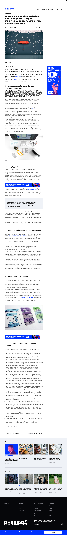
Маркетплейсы (52, 503)
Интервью (57, 9)
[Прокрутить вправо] (61, 442)
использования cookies (25, 531)
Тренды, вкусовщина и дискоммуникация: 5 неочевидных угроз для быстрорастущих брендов (55, 459)
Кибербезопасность (38, 510)
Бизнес (9, 13)
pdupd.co (18, 76)
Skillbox (15, 79)
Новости (38, 9)
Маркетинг (51, 501)
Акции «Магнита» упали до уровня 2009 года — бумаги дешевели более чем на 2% (11, 488)
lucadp (17, 426)
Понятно (53, 532)
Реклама (36, 501)
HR (34, 513)
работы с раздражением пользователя (18, 235)
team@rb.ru (36, 524)
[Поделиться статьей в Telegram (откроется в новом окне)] (34, 28)
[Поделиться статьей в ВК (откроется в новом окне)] (37, 28)
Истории (43, 9)
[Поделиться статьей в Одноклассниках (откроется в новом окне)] (39, 28)
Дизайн (10, 62)
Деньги (50, 505)
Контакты (6, 505)
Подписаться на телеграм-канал (12, 433)
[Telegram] (59, 524)
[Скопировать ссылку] (42, 28)
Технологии (51, 513)
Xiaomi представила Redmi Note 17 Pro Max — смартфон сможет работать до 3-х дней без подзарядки (55, 488)
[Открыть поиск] (61, 9)
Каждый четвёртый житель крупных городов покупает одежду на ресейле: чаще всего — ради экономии (40, 488)
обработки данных (35, 531)
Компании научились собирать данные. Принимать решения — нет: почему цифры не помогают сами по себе (11, 459)
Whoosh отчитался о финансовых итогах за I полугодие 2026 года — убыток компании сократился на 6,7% (25, 489)
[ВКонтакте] (61, 524)
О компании (7, 503)
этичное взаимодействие (27, 297)
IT (34, 515)
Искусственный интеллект (39, 503)
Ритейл (50, 508)
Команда (6, 501)
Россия (50, 510)
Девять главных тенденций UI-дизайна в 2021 (26, 458)
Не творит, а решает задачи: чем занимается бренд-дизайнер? (40, 458)
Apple (33, 108)
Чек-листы (21, 510)
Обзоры (52, 9)
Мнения (47, 9)
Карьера (36, 508)
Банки (35, 505)
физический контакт (32, 189)
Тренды (50, 515)
